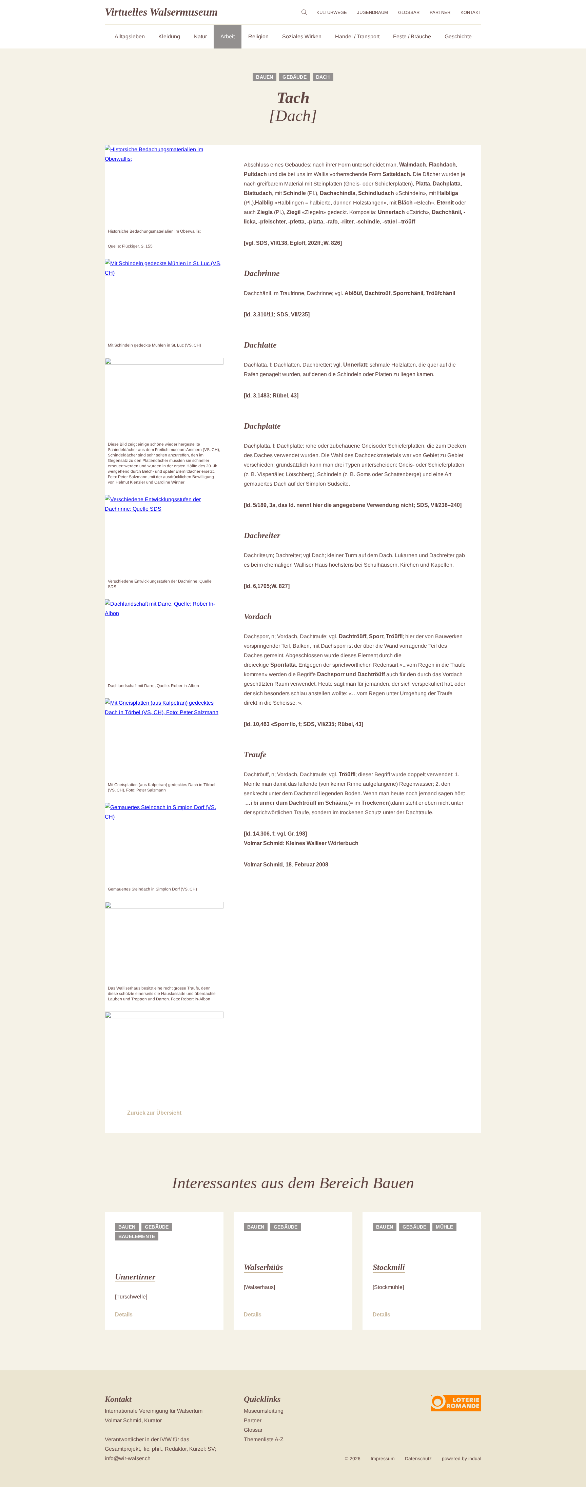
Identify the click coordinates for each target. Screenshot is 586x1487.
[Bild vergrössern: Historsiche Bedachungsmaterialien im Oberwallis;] (164, 185)
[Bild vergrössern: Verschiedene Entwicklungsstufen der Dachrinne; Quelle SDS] (164, 535)
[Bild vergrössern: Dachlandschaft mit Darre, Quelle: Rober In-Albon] (164, 640)
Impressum (383, 1458)
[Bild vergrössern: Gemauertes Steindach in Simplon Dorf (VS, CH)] (164, 843)
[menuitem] (331, 12)
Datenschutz (418, 1458)
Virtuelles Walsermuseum (161, 12)
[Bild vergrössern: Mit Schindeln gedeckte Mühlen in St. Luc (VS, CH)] (164, 299)
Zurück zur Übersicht (154, 1113)
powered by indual (461, 1458)
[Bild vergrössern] (164, 398)
